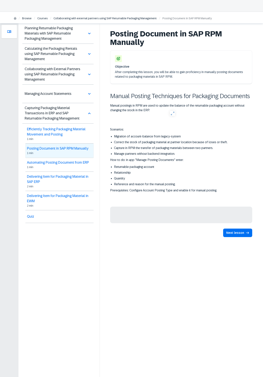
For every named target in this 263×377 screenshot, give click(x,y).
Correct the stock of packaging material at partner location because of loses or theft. (171, 142)
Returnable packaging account (134, 166)
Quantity (119, 178)
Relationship (122, 172)
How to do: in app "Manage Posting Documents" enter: (147, 160)
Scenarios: (117, 129)
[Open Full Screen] (172, 113)
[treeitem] (58, 33)
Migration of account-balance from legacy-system (147, 136)
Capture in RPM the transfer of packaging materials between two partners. (163, 148)
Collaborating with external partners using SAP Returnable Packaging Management (105, 18)
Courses (42, 18)
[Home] (15, 18)
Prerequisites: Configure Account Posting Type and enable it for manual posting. (163, 190)
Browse (27, 18)
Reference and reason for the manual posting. (144, 184)
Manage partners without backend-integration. (144, 153)
